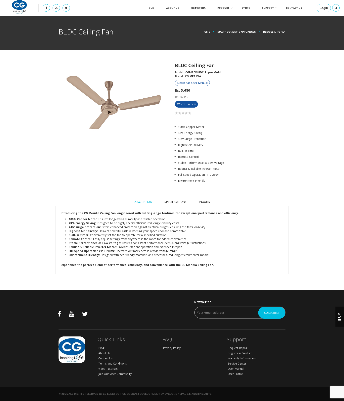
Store (245, 8)
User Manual (236, 369)
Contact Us (294, 8)
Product (223, 8)
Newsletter (202, 302)
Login (324, 8)
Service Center (237, 363)
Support (268, 8)
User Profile (235, 374)
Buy (339, 316)
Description (143, 202)
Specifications (175, 202)
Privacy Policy (172, 348)
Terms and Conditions (112, 363)
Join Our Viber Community (115, 374)
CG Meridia (198, 8)
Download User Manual (192, 83)
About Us (172, 8)
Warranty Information (242, 358)
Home (150, 8)
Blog (101, 348)
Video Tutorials (108, 369)
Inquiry (204, 202)
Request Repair (237, 348)
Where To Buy (186, 104)
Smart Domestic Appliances (236, 31)
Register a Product (240, 353)
